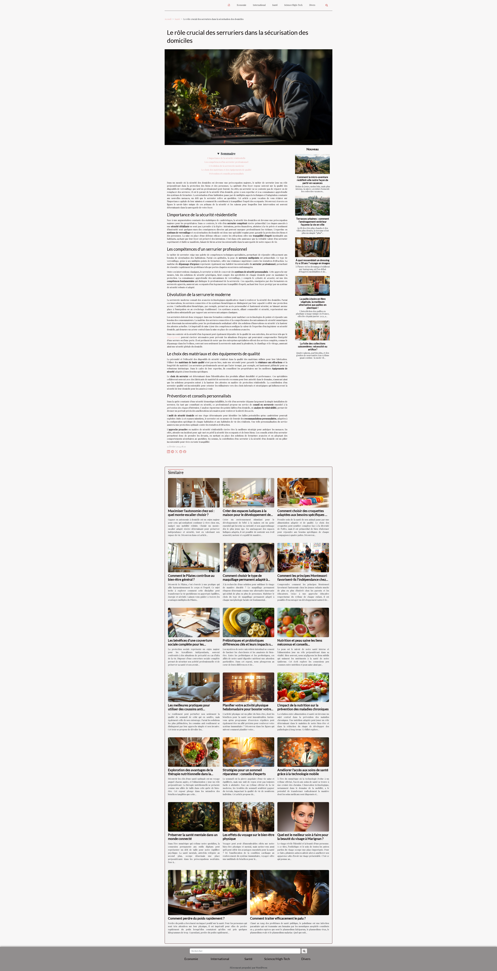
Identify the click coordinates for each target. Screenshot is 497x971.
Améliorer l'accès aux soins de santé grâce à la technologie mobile (302, 772)
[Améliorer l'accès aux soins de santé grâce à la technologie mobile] (303, 751)
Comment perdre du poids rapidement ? (196, 918)
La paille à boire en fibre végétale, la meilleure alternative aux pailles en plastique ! (312, 303)
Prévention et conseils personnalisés (226, 173)
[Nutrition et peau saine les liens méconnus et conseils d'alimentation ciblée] (303, 622)
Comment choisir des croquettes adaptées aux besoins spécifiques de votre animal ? (302, 514)
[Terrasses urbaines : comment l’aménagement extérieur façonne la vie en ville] (312, 205)
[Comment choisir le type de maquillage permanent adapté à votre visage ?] (248, 557)
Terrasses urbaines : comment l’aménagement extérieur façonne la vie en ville (312, 221)
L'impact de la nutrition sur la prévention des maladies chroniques (303, 707)
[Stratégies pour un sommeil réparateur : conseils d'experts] (248, 751)
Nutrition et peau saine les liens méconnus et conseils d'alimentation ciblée (299, 644)
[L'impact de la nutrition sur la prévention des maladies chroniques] (303, 687)
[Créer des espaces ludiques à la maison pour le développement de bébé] (248, 492)
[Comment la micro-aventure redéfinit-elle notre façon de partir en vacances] (312, 164)
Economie (241, 5)
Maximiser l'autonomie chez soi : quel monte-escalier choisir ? (191, 513)
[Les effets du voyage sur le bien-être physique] (248, 816)
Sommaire (228, 153)
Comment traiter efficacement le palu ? (278, 918)
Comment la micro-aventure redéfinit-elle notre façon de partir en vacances (312, 179)
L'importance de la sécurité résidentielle (226, 158)
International (259, 5)
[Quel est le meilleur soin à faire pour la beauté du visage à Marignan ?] (303, 816)
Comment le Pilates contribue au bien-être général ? (191, 577)
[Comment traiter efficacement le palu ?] (289, 892)
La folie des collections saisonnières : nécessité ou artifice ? (312, 346)
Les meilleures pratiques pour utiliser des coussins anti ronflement (189, 709)
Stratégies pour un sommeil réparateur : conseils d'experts (244, 772)
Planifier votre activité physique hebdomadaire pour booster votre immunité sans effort (247, 709)
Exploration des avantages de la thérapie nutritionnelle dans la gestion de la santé (190, 774)
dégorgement (173, 337)
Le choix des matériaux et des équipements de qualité (226, 169)
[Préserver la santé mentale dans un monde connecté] (194, 816)
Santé (275, 5)
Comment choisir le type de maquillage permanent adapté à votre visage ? (245, 579)
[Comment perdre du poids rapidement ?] (207, 892)
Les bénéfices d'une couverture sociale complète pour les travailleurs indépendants (190, 644)
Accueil (168, 19)
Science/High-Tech (293, 5)
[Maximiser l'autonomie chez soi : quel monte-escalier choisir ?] (194, 492)
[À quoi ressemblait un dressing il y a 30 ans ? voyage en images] (312, 247)
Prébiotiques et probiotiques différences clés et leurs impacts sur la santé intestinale (248, 644)
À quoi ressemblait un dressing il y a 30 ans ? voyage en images (312, 262)
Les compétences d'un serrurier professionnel (226, 162)
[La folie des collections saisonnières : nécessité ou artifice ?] (312, 330)
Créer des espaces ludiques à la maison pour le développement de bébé (247, 514)
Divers (312, 5)
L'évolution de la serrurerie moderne (226, 166)
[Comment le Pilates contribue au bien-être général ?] (194, 557)
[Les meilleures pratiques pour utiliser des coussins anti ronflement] (194, 687)
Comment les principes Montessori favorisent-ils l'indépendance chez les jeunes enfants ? (302, 579)
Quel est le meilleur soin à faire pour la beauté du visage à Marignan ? (302, 837)
